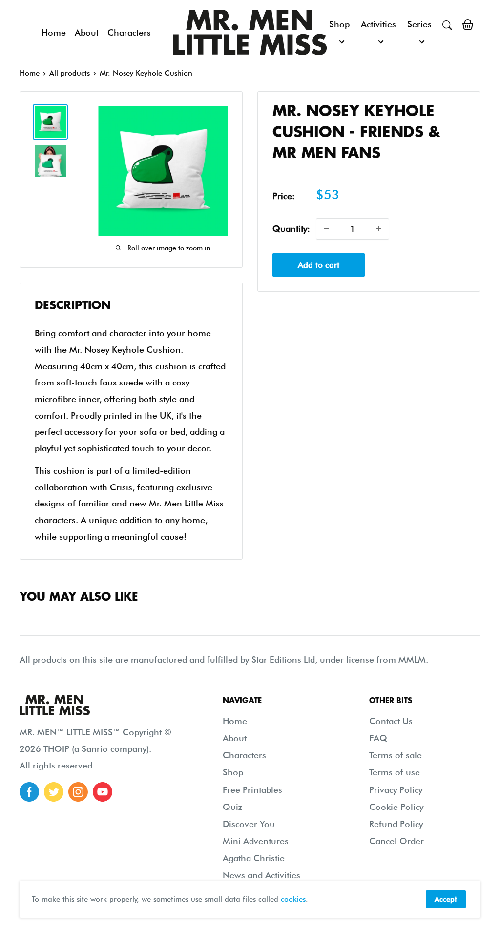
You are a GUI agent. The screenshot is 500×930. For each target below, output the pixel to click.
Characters (129, 32)
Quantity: (291, 228)
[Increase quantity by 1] (378, 229)
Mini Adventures (256, 841)
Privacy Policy (395, 790)
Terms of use (394, 772)
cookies (293, 899)
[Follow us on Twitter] (53, 792)
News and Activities (261, 875)
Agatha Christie (254, 858)
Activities (378, 24)
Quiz (232, 807)
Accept (446, 899)
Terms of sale (395, 755)
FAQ (378, 738)
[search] (447, 24)
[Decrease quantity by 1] (326, 229)
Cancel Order (396, 841)
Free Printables (252, 790)
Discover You (249, 824)
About (87, 32)
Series (419, 24)
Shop (339, 24)
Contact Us (391, 721)
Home (54, 32)
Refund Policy (396, 824)
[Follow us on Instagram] (78, 792)
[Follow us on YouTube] (102, 792)
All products (69, 73)
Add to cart (318, 265)
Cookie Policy (396, 807)
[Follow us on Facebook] (29, 792)
